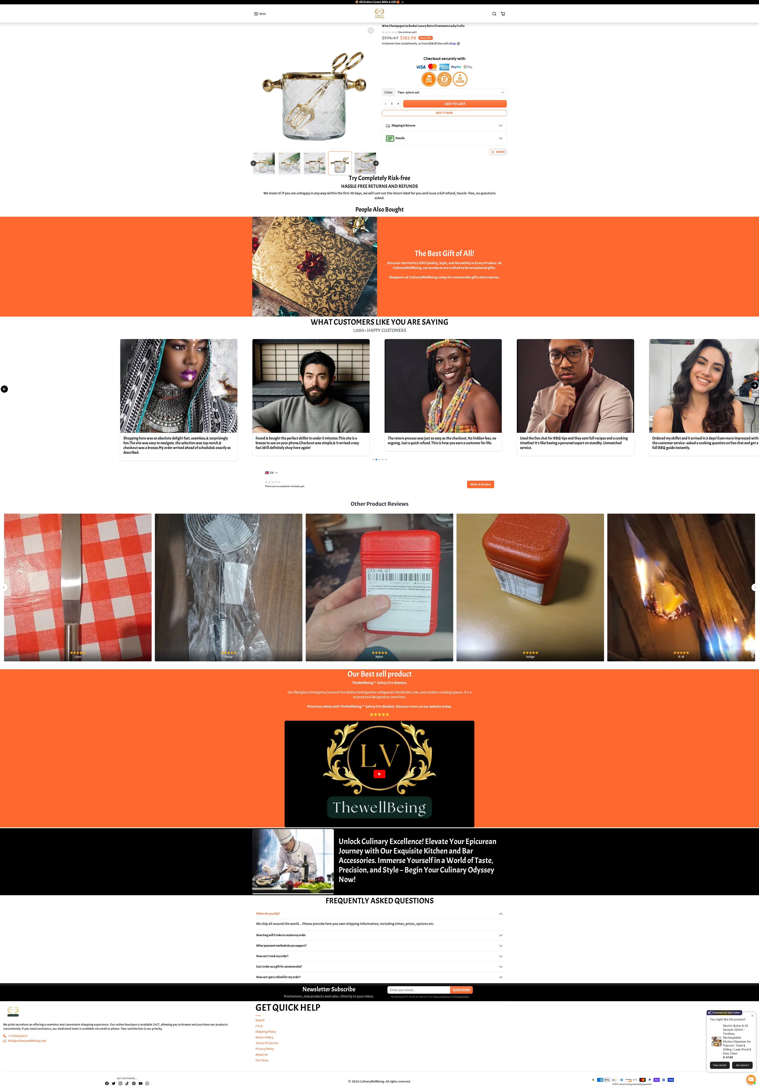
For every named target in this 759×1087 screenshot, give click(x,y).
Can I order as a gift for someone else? (279, 966)
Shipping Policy (266, 1031)
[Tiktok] (127, 1083)
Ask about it (742, 1065)
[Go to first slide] (755, 587)
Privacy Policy (462, 996)
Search (260, 1020)
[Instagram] (120, 1083)
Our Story (262, 1060)
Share (500, 152)
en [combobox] (272, 472)
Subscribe (461, 990)
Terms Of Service (267, 1043)
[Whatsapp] (147, 1083)
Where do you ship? (268, 913)
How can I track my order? (272, 956)
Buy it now (444, 112)
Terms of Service (441, 996)
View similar (720, 1065)
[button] (259, 14)
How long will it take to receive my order (281, 935)
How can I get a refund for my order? (278, 977)
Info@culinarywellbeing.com (27, 1041)
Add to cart (455, 104)
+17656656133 (17, 1036)
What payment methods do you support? (281, 945)
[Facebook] (107, 1083)
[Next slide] (376, 163)
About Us (262, 1054)
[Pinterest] (133, 1083)
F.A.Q (259, 1025)
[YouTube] (140, 1083)
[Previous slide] (253, 163)
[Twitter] (113, 1083)
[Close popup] (752, 1015)
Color (388, 92)
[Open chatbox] (751, 1079)
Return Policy (264, 1037)
